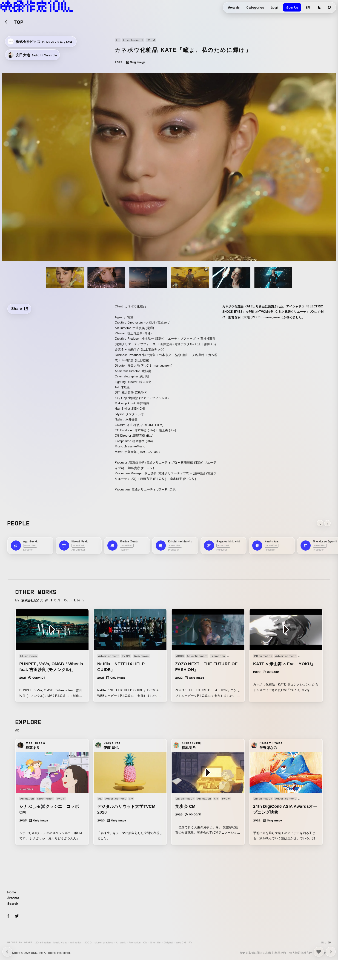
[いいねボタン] (318, 951)
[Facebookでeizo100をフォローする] (8, 917)
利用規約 (280, 952)
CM (145, 942)
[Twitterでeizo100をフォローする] (17, 917)
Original (168, 942)
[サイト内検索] (329, 7)
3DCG (88, 942)
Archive (13, 898)
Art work (121, 942)
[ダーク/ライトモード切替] (319, 7)
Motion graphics (104, 942)
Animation (75, 942)
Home (11, 892)
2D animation (43, 942)
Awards (234, 7)
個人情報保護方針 (300, 952)
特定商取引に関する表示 (255, 952)
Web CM (181, 942)
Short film (155, 942)
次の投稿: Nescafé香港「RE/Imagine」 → (7, 952)
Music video (60, 942)
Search (12, 904)
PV (190, 942)
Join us (292, 7)
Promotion (134, 942)
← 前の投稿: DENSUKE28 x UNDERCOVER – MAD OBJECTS (331, 952)
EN (308, 7)
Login (275, 7)
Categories (255, 7)
